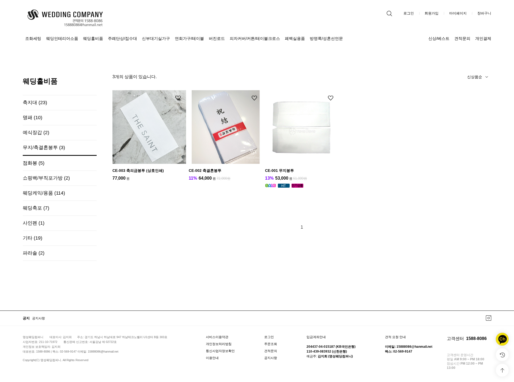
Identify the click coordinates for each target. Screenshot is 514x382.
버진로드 (217, 38)
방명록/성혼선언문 (326, 38)
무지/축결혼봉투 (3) (44, 147)
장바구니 (484, 13)
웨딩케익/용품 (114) (44, 193)
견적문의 (462, 38)
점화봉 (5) (33, 163)
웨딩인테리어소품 (62, 38)
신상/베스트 (438, 38)
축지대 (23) (35, 102)
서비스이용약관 (217, 337)
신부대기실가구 (156, 38)
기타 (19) (32, 238)
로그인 (408, 13)
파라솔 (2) (33, 253)
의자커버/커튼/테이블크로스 (255, 38)
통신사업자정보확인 (220, 351)
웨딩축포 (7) (36, 208)
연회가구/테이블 (189, 38)
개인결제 (483, 38)
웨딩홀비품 (93, 38)
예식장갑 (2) (36, 132)
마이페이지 (458, 13)
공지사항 (38, 318)
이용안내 (212, 358)
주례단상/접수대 (122, 38)
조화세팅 (33, 38)
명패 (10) (32, 117)
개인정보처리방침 (219, 344)
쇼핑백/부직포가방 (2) (46, 178)
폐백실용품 (295, 38)
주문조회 (270, 344)
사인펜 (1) (33, 223)
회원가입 (432, 13)
